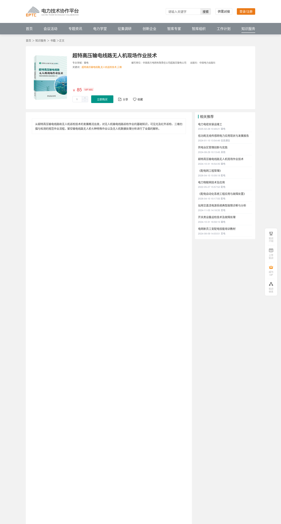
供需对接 (224, 11)
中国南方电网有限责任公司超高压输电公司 (164, 62)
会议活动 (50, 29)
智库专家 (174, 29)
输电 (86, 62)
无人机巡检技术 (109, 67)
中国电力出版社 (207, 62)
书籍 (53, 40)
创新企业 (149, 29)
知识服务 (248, 29)
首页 (29, 29)
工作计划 (224, 29)
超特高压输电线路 (91, 67)
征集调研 (125, 29)
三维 (119, 67)
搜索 (206, 11)
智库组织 (199, 29)
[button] (85, 100)
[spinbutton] (80, 99)
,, (102, 67)
